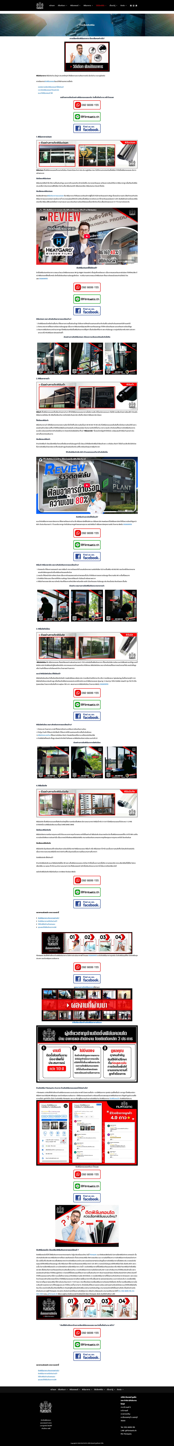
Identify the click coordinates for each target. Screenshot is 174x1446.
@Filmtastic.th (52, 1294)
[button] (66, 5)
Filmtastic (93, 1254)
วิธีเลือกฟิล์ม (100, 5)
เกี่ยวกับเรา (61, 5)
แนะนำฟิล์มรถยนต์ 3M (45, 93)
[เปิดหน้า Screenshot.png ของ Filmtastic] (45, 1407)
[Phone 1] (136, 5)
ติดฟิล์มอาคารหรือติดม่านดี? (47, 921)
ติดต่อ (122, 5)
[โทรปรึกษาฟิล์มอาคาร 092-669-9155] (87, 104)
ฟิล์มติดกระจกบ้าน (44, 735)
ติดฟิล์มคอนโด (115, 1098)
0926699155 (43, 278)
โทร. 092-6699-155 (124, 1291)
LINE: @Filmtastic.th (129, 1430)
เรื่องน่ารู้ (112, 5)
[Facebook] (131, 5)
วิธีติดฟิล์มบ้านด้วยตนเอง (46, 924)
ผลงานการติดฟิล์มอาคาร (84, 987)
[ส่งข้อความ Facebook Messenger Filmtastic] (87, 128)
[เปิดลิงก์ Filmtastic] (40, 5)
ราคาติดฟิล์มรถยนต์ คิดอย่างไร (48, 90)
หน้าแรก (52, 5)
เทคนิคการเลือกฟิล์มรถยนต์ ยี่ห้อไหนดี (51, 87)
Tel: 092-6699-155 (128, 1427)
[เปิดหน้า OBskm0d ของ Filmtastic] (87, 116)
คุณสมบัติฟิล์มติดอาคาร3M (47, 927)
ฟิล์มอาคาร (87, 5)
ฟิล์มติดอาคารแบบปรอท (55, 196)
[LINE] (133, 5)
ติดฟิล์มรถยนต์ (49, 81)
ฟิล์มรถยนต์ (74, 5)
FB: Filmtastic (126, 1434)
